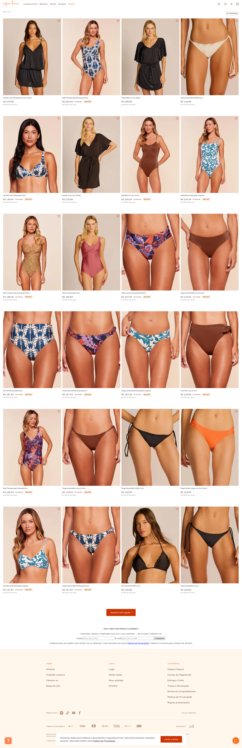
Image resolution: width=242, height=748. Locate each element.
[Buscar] (219, 4)
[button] (20, 85)
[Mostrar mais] (121, 612)
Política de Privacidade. (104, 741)
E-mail (118, 638)
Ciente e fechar (171, 739)
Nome (79, 638)
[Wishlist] (225, 4)
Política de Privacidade (138, 643)
